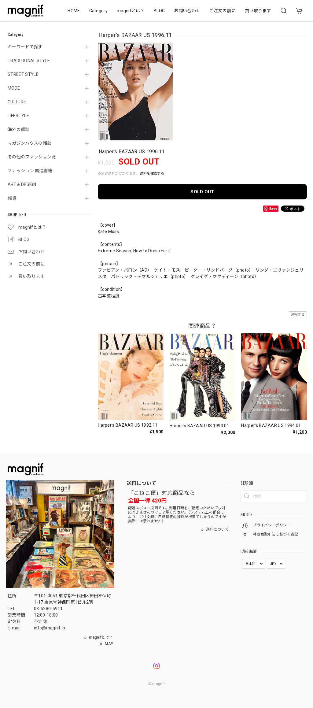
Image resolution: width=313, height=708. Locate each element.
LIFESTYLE (18, 115)
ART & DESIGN (22, 184)
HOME (74, 10)
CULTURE (17, 101)
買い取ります (258, 10)
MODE (14, 88)
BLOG (159, 10)
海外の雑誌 (19, 129)
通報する (298, 315)
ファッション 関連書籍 (30, 170)
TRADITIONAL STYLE (29, 60)
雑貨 (12, 198)
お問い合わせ (187, 10)
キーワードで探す (25, 46)
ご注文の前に (222, 10)
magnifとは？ (131, 10)
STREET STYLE (23, 74)
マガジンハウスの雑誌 (29, 143)
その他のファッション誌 (32, 156)
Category (98, 10)
